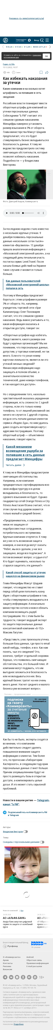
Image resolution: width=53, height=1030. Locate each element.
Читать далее (14, 465)
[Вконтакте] (11, 977)
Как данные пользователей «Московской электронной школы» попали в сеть (27, 284)
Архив (6, 960)
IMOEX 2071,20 (39, 46)
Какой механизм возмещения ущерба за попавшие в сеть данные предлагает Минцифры (25, 452)
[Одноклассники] (23, 977)
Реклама (7, 966)
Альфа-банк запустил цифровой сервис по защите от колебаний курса (18, 924)
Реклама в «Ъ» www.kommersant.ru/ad (26, 18)
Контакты (8, 963)
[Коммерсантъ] (5, 40)
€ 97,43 (18, 46)
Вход (36, 40)
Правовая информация (37, 963)
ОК (46, 56)
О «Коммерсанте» (12, 957)
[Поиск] (42, 40)
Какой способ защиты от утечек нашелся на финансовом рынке (26, 574)
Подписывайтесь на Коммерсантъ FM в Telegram (27, 814)
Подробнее (19, 1024)
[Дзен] (17, 977)
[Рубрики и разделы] (47, 40)
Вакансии (7, 969)
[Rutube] (29, 977)
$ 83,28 (9, 46)
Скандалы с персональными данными (21, 841)
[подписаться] (26, 831)
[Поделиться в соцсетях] (47, 72)
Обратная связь (34, 960)
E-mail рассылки (34, 966)
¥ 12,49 (27, 46)
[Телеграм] (5, 977)
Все (22, 910)
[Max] (35, 977)
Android (30, 957)
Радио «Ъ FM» (9, 64)
